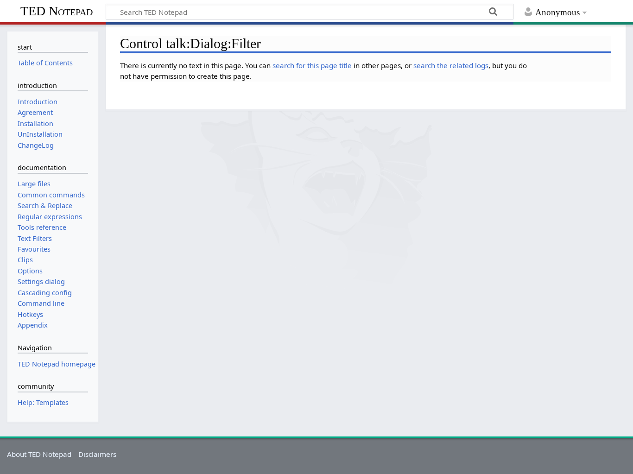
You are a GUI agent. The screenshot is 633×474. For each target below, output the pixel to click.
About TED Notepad (39, 454)
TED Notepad (56, 11)
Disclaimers (97, 454)
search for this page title (312, 65)
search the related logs (450, 65)
